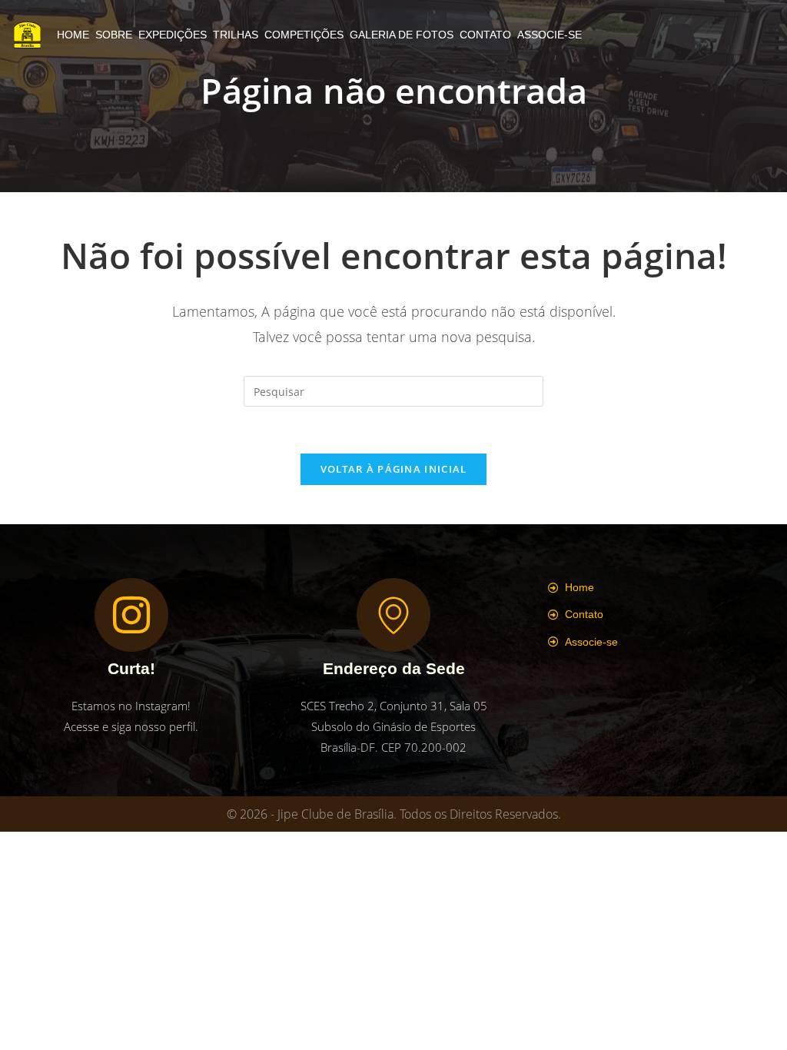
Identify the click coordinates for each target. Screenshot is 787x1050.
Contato (485, 34)
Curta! (131, 668)
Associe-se (549, 34)
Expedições (172, 34)
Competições (304, 34)
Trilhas (235, 34)
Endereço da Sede (394, 668)
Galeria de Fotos (401, 34)
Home (73, 34)
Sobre (113, 34)
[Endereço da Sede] (393, 615)
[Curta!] (131, 615)
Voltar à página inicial (393, 469)
